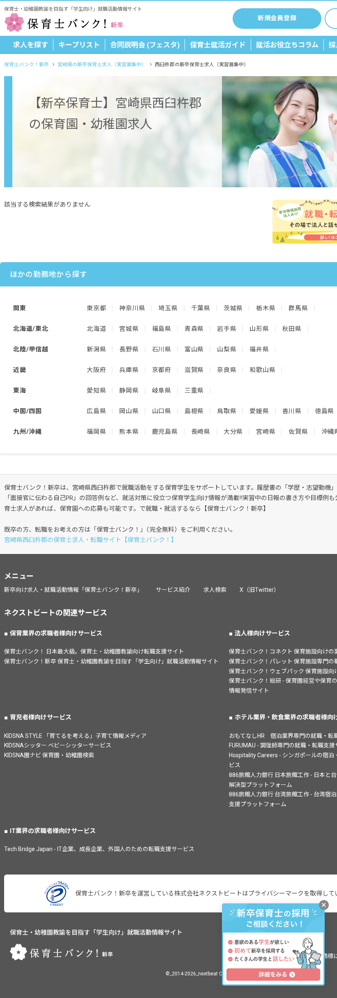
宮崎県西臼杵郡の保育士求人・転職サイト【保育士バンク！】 (90, 540)
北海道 (96, 329)
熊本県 (128, 431)
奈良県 (226, 370)
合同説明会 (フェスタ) (145, 45)
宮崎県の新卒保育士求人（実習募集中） (102, 64)
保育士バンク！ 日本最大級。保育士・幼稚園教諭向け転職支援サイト (94, 651)
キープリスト (79, 45)
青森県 (194, 329)
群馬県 (298, 308)
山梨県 (226, 349)
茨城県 (233, 308)
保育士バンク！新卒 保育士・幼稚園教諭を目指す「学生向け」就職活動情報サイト (111, 661)
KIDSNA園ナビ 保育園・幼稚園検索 (49, 755)
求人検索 (214, 589)
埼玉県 (168, 308)
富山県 (194, 349)
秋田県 (292, 329)
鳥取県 (226, 411)
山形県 (259, 329)
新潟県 (96, 349)
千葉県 (200, 308)
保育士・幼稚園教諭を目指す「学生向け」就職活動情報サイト (96, 932)
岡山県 (128, 411)
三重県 (194, 390)
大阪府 (96, 370)
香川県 (292, 411)
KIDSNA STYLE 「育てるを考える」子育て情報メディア (75, 736)
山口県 (161, 411)
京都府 (161, 370)
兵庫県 (128, 370)
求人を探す (30, 45)
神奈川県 (132, 308)
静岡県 (128, 390)
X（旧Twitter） (259, 589)
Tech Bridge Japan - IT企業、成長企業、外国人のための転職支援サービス (99, 849)
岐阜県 (161, 390)
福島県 (161, 329)
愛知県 (96, 390)
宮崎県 (265, 431)
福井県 (259, 349)
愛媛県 (259, 411)
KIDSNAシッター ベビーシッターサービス (57, 745)
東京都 (96, 308)
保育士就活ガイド (218, 45)
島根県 (194, 411)
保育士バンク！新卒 (26, 64)
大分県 (233, 431)
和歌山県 (262, 370)
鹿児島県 (165, 431)
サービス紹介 (173, 589)
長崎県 (200, 431)
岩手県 (226, 329)
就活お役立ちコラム (287, 45)
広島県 (96, 411)
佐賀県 (298, 431)
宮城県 (128, 329)
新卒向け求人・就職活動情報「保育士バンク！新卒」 (73, 589)
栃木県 (265, 308)
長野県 (128, 349)
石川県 (161, 349)
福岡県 (96, 431)
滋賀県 (194, 370)
